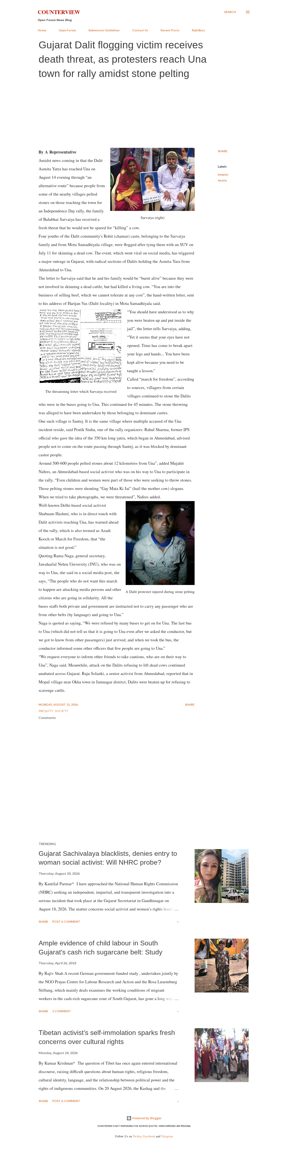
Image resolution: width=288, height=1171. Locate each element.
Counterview (59, 12)
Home (42, 30)
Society (222, 180)
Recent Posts (170, 30)
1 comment (61, 1011)
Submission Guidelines (104, 30)
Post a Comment (66, 921)
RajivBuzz (198, 30)
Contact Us (140, 30)
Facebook (149, 1136)
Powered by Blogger (146, 1118)
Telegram (167, 1136)
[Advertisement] (144, 114)
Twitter (137, 1136)
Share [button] (222, 151)
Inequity (223, 174)
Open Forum (67, 30)
